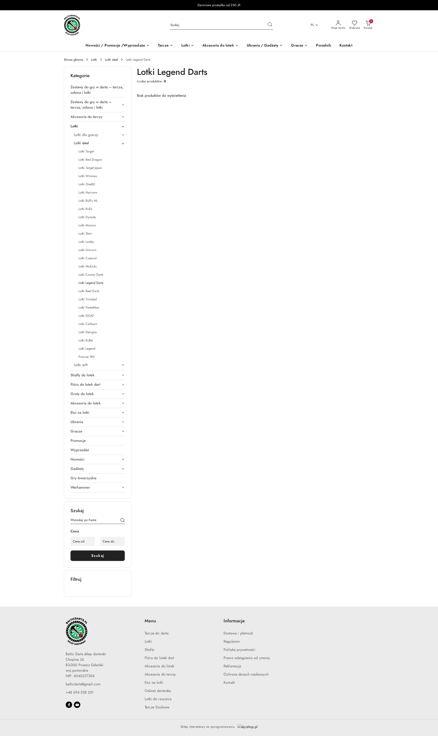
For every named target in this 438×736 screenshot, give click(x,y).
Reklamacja (232, 666)
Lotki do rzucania (158, 699)
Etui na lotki (154, 682)
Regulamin (232, 641)
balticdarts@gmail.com (83, 684)
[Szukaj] (122, 520)
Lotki (148, 641)
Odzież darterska (158, 690)
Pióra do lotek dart (159, 657)
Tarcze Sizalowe (157, 707)
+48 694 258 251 (80, 692)
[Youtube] (77, 705)
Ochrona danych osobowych (246, 674)
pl (312, 25)
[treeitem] (97, 90)
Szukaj (97, 555)
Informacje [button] (234, 621)
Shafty (149, 649)
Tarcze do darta (157, 633)
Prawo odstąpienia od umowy (247, 657)
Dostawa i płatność (238, 633)
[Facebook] (69, 705)
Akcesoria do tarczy (160, 674)
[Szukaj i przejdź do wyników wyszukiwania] (270, 25)
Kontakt (229, 682)
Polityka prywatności (239, 649)
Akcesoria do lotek (159, 666)
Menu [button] (150, 621)
